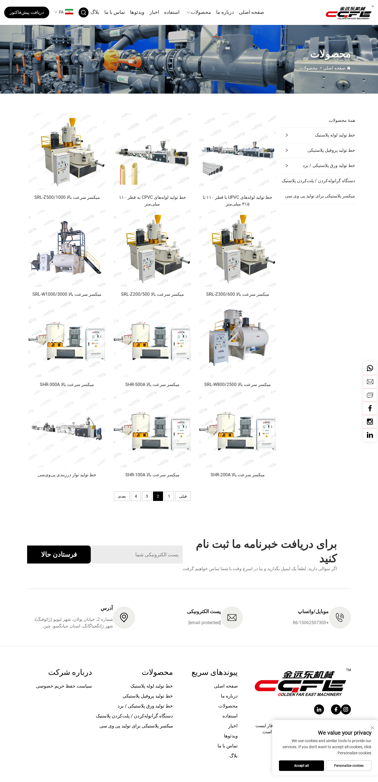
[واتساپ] (370, 368)
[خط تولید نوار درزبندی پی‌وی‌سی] (67, 428)
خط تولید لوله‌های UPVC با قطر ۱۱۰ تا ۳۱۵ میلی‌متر (237, 201)
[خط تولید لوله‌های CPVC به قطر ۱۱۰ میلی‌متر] (152, 151)
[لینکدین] (370, 434)
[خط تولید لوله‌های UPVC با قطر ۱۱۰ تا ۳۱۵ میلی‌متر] (237, 151)
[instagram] (346, 709)
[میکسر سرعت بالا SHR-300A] (67, 338)
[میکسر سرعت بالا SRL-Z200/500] (152, 248)
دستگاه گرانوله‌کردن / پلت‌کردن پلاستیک (318, 180)
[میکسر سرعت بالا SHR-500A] (152, 338)
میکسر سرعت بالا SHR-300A (67, 384)
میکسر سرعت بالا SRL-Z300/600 (237, 294)
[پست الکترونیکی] (370, 381)
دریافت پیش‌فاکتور (27, 12)
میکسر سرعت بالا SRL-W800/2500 (237, 384)
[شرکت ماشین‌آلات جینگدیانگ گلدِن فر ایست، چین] (346, 12)
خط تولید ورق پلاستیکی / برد (329, 165)
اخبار (154, 12)
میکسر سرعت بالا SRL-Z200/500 (152, 294)
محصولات (201, 12)
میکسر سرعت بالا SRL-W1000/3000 (67, 294)
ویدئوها (137, 12)
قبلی (183, 496)
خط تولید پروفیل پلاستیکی (331, 150)
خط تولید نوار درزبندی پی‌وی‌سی (67, 474)
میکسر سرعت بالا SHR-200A (238, 474)
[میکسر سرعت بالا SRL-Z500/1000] (67, 151)
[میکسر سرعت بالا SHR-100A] (152, 428)
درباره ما (225, 12)
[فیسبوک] (370, 408)
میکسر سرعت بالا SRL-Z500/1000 (67, 197)
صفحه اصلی (251, 12)
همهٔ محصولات (342, 120)
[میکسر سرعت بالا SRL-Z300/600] (237, 248)
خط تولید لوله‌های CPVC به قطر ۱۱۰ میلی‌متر (152, 201)
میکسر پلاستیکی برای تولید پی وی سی (320, 196)
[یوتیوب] (370, 421)
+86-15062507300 (311, 622)
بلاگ (94, 12)
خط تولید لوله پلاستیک (335, 135)
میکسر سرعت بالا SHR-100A (152, 474)
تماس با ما (114, 12)
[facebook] (336, 709)
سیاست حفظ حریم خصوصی (64, 686)
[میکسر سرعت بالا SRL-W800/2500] (237, 338)
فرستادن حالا (59, 554)
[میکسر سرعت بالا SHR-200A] (237, 428)
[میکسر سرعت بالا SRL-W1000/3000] (67, 248)
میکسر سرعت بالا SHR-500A (152, 384)
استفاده (172, 12)
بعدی (122, 496)
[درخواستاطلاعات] (370, 395)
